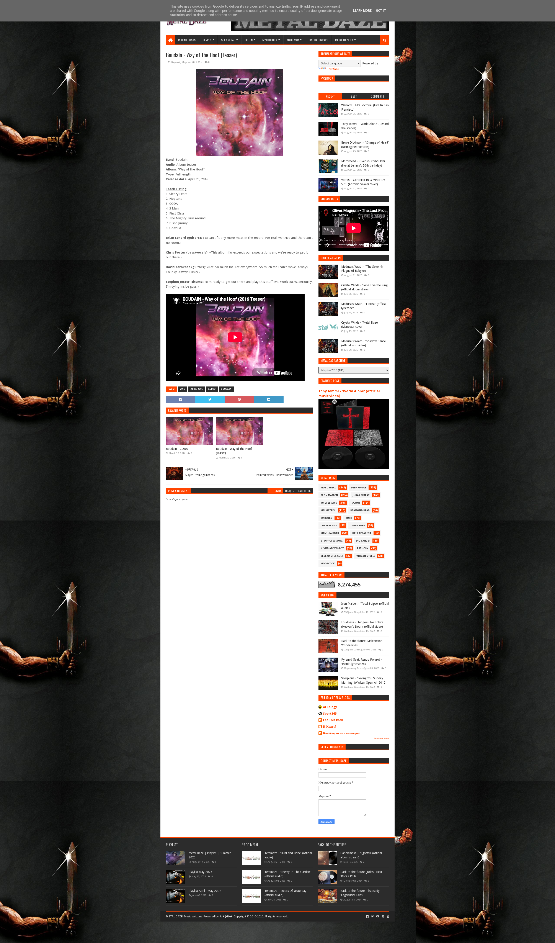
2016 (182, 389)
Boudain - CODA (177, 448)
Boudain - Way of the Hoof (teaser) (234, 451)
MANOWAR (293, 40)
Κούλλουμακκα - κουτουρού (341, 733)
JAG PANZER (363, 540)
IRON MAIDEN (329, 495)
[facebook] (367, 916)
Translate (333, 68)
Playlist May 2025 (200, 872)
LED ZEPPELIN (329, 525)
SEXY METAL (228, 40)
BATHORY (362, 548)
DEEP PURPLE (358, 487)
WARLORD (326, 518)
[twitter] (372, 916)
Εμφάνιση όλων (381, 738)
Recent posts (187, 40)
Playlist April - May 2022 (205, 890)
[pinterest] (383, 916)
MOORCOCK (328, 563)
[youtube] (377, 916)
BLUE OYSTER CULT (332, 556)
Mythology (269, 40)
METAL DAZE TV (344, 40)
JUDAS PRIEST (361, 495)
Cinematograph (318, 40)
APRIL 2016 (197, 389)
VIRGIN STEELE (365, 556)
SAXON (355, 502)
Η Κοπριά (329, 726)
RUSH (349, 518)
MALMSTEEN (328, 510)
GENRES (206, 40)
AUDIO (211, 389)
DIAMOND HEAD (360, 510)
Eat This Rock (333, 720)
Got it (381, 10)
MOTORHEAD (328, 487)
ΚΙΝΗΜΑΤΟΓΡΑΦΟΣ (332, 548)
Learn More (362, 10)
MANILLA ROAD (330, 533)
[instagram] (387, 916)
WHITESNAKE (329, 502)
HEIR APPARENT (361, 533)
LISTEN (249, 40)
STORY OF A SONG (332, 540)
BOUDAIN (226, 389)
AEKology (330, 707)
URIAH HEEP (358, 525)
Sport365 (330, 713)
